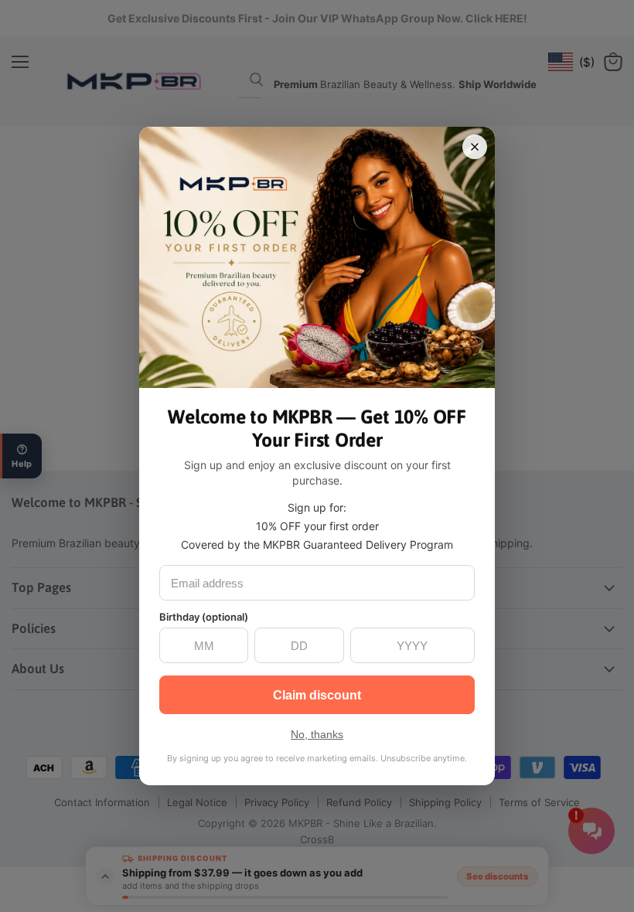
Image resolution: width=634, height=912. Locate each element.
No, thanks (317, 734)
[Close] (474, 146)
